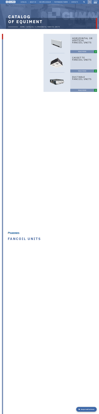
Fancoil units (54, 27)
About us (33, 2)
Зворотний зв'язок (87, 409)
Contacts (74, 2)
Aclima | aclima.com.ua (10, 1)
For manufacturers (61, 2)
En (90, 2)
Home (22, 27)
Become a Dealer (45, 2)
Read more (82, 52)
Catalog (23, 2)
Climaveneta (40, 27)
